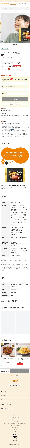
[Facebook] (10, 385)
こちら (12, 129)
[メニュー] (28, 3)
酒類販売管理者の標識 (15, 427)
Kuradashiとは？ (26, 0)
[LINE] (16, 385)
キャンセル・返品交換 (15, 421)
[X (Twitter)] (13, 385)
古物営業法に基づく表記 (15, 417)
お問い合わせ (15, 431)
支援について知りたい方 (6, 404)
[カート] (26, 3)
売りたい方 (3, 395)
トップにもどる (16, 375)
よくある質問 (15, 429)
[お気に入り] (22, 3)
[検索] (20, 3)
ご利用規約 (15, 415)
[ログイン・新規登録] (24, 3)
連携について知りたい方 (6, 408)
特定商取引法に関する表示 (15, 419)
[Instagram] (20, 385)
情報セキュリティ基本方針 (15, 425)
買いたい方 (3, 399)
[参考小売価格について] (8, 66)
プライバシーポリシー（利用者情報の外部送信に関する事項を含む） (15, 423)
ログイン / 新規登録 (13, 3)
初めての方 (3, 391)
